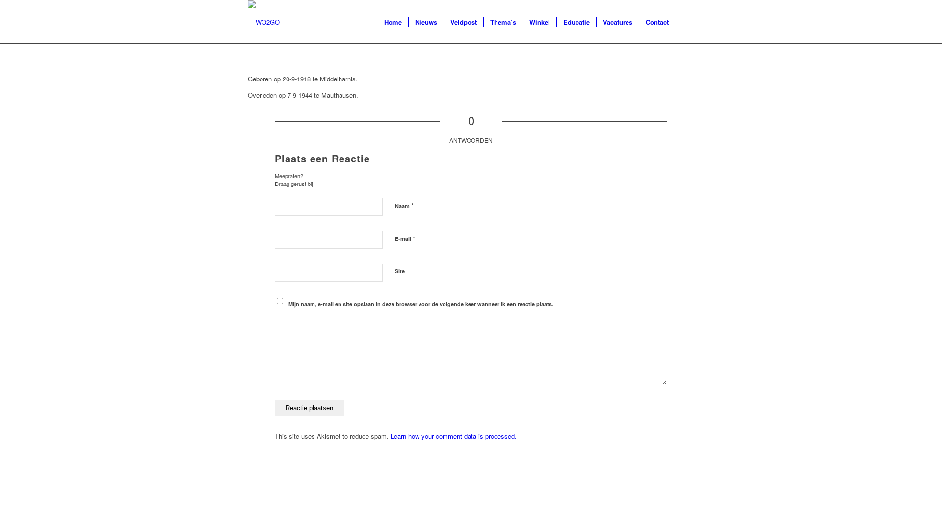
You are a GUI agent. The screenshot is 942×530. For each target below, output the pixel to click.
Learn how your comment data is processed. (454, 436)
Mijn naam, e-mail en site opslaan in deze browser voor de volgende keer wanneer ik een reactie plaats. (420, 304)
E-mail (405, 238)
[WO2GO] (264, 22)
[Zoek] (684, 22)
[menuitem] (393, 22)
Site (400, 271)
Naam (404, 205)
